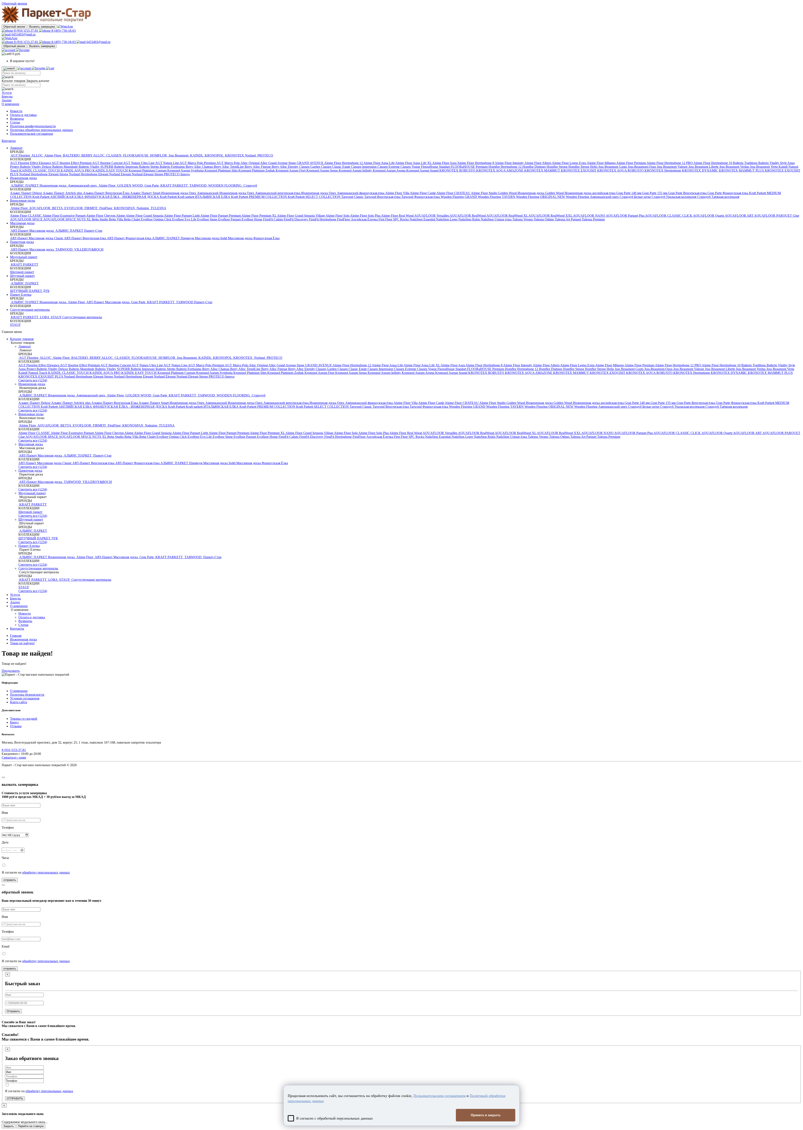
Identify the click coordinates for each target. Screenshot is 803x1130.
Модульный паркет (23, 257)
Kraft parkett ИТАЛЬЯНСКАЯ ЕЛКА (204, 197)
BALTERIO (71, 155)
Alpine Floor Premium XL (259, 215)
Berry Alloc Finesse (258, 166)
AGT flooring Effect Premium (72, 163)
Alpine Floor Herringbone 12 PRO (670, 163)
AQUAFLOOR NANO (589, 215)
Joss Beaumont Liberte (703, 166)
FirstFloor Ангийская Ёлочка (357, 219)
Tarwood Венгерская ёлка (382, 197)
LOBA (44, 317)
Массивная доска (22, 223)
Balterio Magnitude (65, 166)
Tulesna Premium (593, 219)
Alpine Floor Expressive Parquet (64, 215)
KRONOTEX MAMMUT (542, 170)
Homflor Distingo (534, 166)
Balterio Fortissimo (173, 166)
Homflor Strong (557, 166)
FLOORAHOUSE (135, 155)
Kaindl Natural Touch (33, 373)
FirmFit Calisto (273, 219)
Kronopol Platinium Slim (221, 170)
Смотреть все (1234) (32, 380)
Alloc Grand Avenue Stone (278, 163)
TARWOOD (198, 185)
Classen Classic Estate (336, 166)
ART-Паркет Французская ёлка (129, 238)
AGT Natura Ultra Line (139, 163)
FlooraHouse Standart (436, 166)
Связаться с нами (14, 757)
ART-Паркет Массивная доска (32, 230)
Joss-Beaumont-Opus (642, 166)
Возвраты (17, 118)
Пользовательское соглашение (31, 133)
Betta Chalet (132, 219)
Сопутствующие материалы (30, 309)
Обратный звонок (14, 26)
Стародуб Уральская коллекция (674, 197)
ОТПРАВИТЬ (15, 1098)
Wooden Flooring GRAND (459, 197)
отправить (9, 880)
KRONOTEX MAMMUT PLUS (742, 170)
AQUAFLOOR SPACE (26, 219)
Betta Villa (116, 219)
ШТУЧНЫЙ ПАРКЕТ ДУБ (29, 291)
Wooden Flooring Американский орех (593, 197)
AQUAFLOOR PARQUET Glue (776, 215)
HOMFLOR (158, 155)
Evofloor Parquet (230, 219)
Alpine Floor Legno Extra (569, 163)
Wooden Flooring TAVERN (497, 197)
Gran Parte (152, 185)
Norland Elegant (120, 174)
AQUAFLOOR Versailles (432, 215)
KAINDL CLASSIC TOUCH (40, 170)
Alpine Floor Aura (444, 163)
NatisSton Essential (423, 219)
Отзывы (16, 726)
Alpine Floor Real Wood (397, 215)
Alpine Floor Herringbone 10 (713, 163)
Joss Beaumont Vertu (764, 166)
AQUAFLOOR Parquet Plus (625, 215)
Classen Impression (364, 166)
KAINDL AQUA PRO (76, 170)
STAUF (56, 317)
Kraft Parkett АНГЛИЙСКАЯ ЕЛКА (58, 197)
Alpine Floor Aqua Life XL (413, 163)
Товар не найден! (22, 643)
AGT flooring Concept (107, 163)
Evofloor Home (252, 219)
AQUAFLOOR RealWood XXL (550, 215)
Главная (15, 635)
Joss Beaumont (178, 155)
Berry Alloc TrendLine (229, 166)
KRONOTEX (234, 155)
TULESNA (158, 208)
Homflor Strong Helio (583, 166)
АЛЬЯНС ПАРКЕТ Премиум (173, 238)
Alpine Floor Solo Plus (365, 215)
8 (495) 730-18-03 (63, 30)
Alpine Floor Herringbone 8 (476, 163)
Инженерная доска (23, 178)
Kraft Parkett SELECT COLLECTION (314, 197)
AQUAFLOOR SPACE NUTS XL (67, 219)
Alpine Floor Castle (423, 193)
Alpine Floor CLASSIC (26, 215)
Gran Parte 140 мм (629, 193)
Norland (251, 155)
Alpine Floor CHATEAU (453, 193)
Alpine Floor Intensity (509, 163)
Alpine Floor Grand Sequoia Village (301, 215)
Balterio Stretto (149, 166)
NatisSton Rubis (469, 219)
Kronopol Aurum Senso (322, 170)
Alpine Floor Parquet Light (182, 215)
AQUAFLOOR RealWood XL (507, 215)
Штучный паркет (22, 276)
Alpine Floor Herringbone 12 (343, 163)
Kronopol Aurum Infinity (356, 170)
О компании (10, 104)
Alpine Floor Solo (338, 215)
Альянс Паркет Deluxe (26, 193)
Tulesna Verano (523, 219)
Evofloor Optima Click (156, 219)
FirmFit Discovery (296, 219)
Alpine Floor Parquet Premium (221, 215)
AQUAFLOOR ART (739, 215)
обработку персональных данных (46, 872)
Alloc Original (250, 163)
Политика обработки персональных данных (41, 130)
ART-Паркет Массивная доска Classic (37, 238)
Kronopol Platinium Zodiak (257, 170)
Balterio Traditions (745, 163)
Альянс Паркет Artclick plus (63, 193)
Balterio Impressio (126, 166)
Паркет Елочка (20, 294)
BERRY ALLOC (93, 155)
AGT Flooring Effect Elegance (31, 163)
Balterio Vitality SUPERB (96, 166)
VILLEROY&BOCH (88, 249)
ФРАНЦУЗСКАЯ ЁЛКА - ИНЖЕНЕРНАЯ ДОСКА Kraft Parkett (131, 197)
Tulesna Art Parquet (568, 219)
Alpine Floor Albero (538, 163)
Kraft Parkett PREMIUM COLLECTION (259, 197)
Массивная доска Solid (211, 238)
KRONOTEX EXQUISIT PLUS (41, 376)
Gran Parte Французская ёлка (728, 193)
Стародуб (250, 185)
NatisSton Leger (447, 219)
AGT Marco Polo (228, 163)
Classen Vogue (410, 166)
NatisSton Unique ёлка (496, 219)
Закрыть (8, 1126)
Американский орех (82, 185)
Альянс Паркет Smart (145, 193)
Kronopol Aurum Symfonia (186, 170)
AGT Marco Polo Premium (198, 163)
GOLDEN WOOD (130, 185)
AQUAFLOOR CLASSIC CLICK (669, 215)
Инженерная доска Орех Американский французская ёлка (343, 193)
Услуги (7, 92)
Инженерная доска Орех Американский (190, 193)
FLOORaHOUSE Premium (469, 166)
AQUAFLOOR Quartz (709, 215)
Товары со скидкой (23, 718)
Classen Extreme (388, 166)
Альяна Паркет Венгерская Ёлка (106, 193)
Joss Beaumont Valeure (672, 166)
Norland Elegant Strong (148, 174)
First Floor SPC (389, 219)
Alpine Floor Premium (631, 163)
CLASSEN (113, 155)
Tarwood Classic (352, 197)
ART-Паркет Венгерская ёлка (85, 238)
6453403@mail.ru (23, 34)
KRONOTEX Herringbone (663, 170)
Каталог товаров (22, 339)
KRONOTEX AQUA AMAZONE (500, 170)
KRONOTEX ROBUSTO (457, 170)
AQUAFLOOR (39, 208)
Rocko (405, 219)
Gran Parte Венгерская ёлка (687, 193)
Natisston (143, 208)
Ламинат (16, 148)
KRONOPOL (214, 155)
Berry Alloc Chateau (200, 166)
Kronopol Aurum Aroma (389, 170)
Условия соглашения (24, 698)
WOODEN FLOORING (225, 185)
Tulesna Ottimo (544, 219)
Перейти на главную (31, 1126)
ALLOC (37, 155)
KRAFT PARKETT (174, 185)
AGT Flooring (20, 155)
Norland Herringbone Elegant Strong (44, 174)
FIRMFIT (91, 208)
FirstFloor (105, 208)
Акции (7, 100)
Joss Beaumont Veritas (734, 166)
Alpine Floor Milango (601, 163)
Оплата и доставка (23, 115)
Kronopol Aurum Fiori (291, 170)
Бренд (14, 722)
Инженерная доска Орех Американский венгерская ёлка (260, 193)
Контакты (9, 141)
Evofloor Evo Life (184, 219)
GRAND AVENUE (310, 163)
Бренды (7, 96)
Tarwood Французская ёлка (421, 197)
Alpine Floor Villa (397, 193)
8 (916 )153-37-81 (26, 30)
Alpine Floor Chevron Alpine (106, 215)
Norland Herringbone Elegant (89, 174)
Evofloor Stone (207, 219)
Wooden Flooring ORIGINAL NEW (541, 197)
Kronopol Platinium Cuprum (148, 170)
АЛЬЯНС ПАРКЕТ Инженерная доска (38, 185)
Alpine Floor (53, 155)
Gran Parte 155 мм (655, 193)
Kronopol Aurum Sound (422, 170)
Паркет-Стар (93, 230)
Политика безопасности (27, 694)
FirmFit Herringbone (323, 219)
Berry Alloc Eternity (285, 166)
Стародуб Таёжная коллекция (718, 197)
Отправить (13, 1011)
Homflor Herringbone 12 (505, 166)
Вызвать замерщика (42, 26)
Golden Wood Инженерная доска (521, 193)
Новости (16, 111)
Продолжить (11, 671)
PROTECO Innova (177, 174)
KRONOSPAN (124, 208)
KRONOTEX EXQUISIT (579, 170)
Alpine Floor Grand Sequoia (145, 215)
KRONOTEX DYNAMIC (700, 170)
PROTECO (265, 155)
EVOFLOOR (74, 208)
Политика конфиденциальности (33, 126)
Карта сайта (18, 702)
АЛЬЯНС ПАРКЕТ (69, 230)
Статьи (15, 122)
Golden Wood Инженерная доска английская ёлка (580, 193)
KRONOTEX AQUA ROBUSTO (620, 170)
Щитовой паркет (22, 272)
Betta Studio (100, 219)
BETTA (57, 208)
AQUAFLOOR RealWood (468, 215)
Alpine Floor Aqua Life (379, 163)
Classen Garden (310, 166)
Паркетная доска (22, 242)
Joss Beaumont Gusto (613, 166)
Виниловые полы (22, 200)
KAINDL (196, 155)
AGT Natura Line (167, 163)
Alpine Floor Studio (484, 193)
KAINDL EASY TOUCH (110, 170)
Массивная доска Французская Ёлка (254, 238)
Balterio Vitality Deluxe (36, 166)
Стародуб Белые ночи (636, 197)
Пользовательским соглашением (439, 1096)
